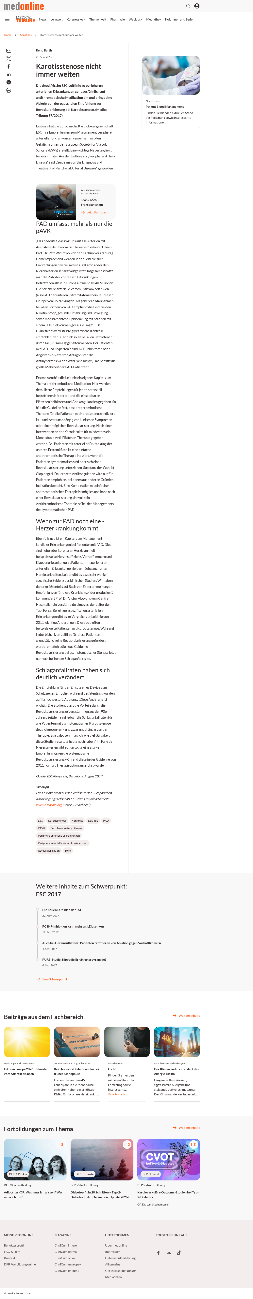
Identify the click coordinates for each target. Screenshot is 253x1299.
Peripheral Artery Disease (66, 828)
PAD (106, 820)
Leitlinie (93, 820)
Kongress (77, 820)
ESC (40, 820)
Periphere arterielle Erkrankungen (59, 835)
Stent (68, 850)
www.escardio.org (49, 805)
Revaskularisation (49, 850)
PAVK (41, 828)
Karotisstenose (57, 820)
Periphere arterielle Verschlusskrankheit (63, 843)
